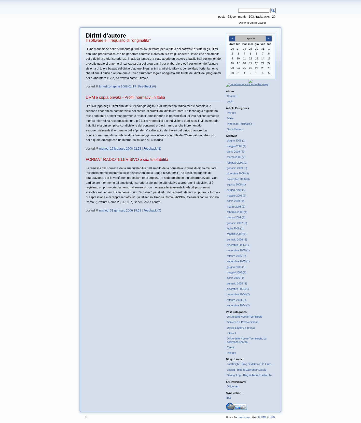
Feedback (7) (152, 210)
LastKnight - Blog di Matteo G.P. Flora (249, 364)
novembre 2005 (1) (238, 250)
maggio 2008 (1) (236, 195)
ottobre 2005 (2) (236, 255)
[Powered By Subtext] (236, 409)
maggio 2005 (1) (236, 272)
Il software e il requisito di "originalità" (118, 40)
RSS (228, 397)
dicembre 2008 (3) (238, 173)
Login (230, 101)
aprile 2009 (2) (235, 151)
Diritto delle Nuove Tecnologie (244, 316)
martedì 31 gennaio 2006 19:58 (120, 210)
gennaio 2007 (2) (237, 223)
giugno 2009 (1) (236, 140)
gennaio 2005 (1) (237, 283)
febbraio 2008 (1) (237, 212)
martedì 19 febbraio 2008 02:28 (120, 148)
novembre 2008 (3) (238, 179)
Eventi (230, 347)
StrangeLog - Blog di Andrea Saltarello (249, 375)
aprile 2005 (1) (235, 277)
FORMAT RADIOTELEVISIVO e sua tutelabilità (127, 159)
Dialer (230, 118)
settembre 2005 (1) (238, 261)
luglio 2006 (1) (235, 228)
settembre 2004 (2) (238, 305)
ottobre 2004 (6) (236, 299)
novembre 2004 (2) (238, 294)
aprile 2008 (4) (235, 200)
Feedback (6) (147, 86)
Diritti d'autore (235, 129)
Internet (231, 333)
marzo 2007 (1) (236, 217)
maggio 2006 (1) (236, 233)
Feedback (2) (152, 148)
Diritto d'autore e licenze (241, 327)
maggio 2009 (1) (236, 146)
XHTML (262, 417)
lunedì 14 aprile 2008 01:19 (117, 86)
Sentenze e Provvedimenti (242, 322)
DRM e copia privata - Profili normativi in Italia (125, 97)
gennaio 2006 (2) (237, 239)
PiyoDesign (244, 417)
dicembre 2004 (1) (238, 288)
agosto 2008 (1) (236, 184)
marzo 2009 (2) (236, 156)
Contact (231, 96)
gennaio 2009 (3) (237, 168)
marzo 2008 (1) (236, 206)
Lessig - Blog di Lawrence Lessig (246, 369)
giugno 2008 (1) (236, 189)
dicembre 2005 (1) (238, 244)
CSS (272, 417)
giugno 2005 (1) (236, 267)
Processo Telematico (239, 123)
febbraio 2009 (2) (237, 162)
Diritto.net (232, 386)
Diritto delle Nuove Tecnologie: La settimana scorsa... (246, 340)
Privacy (231, 112)
